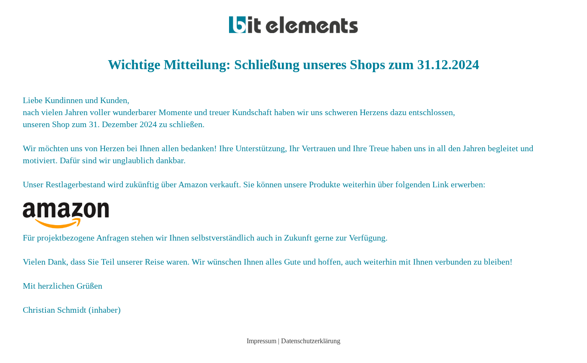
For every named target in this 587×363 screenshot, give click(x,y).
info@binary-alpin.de (294, 355)
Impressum (261, 341)
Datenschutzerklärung (310, 341)
